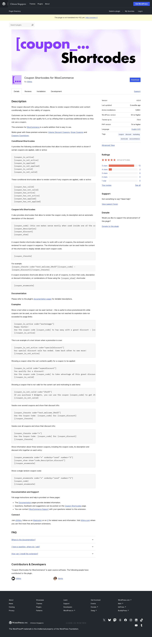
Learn (65, 600)
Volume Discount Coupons (59, 132)
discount (128, 134)
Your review (106, 185)
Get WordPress (141, 4)
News (11, 603)
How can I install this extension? (24, 554)
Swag (94, 610)
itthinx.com (85, 520)
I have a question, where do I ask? (25, 547)
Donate (94, 607)
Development (56, 91)
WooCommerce (33, 127)
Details (16, 91)
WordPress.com (125, 600)
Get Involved (95, 600)
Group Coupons (77, 132)
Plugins (38, 607)
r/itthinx (18, 520)
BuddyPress (123, 610)
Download (135, 80)
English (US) (136, 129)
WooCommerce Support (39, 509)
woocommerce (135, 139)
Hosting (12, 607)
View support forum (110, 204)
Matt (120, 603)
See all (138, 185)
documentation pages (42, 299)
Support (137, 91)
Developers (67, 607)
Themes (39, 603)
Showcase (40, 600)
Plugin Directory (15, 11)
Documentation (25, 502)
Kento (60, 578)
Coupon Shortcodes (73, 506)
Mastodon (37, 520)
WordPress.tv (69, 610)
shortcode (124, 139)
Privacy (11, 610)
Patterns (39, 610)
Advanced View (108, 145)
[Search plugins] (32, 25)
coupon (121, 134)
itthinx (29, 81)
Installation (41, 91)
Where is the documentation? (23, 540)
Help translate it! (91, 17)
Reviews (28, 91)
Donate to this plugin (110, 226)
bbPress (122, 607)
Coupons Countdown (20, 135)
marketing (136, 134)
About (11, 600)
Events (93, 603)
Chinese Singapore (37, 623)
